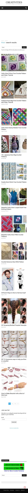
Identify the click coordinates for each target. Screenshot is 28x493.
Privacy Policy (6, 490)
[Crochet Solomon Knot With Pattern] (14, 251)
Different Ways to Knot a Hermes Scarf (13, 293)
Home (2, 40)
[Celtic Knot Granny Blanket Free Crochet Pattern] (14, 117)
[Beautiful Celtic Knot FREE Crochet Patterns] (14, 224)
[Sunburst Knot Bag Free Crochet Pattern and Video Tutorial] (14, 89)
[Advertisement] (14, 25)
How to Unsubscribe (14, 428)
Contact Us (17, 490)
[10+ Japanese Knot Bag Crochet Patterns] (14, 144)
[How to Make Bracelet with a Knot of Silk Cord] (14, 379)
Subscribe (14, 422)
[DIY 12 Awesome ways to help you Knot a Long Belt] (14, 344)
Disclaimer (12, 490)
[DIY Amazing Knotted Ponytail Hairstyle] (14, 311)
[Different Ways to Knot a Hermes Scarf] (14, 279)
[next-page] (18, 404)
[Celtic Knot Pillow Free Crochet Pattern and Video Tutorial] (14, 62)
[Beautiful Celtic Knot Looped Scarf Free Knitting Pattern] (14, 196)
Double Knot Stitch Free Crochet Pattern (13, 182)
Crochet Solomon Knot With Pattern (12, 262)
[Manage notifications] (25, 487)
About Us (22, 490)
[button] (2, 8)
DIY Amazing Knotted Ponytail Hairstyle (13, 325)
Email (2, 417)
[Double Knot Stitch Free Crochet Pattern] (14, 171)
